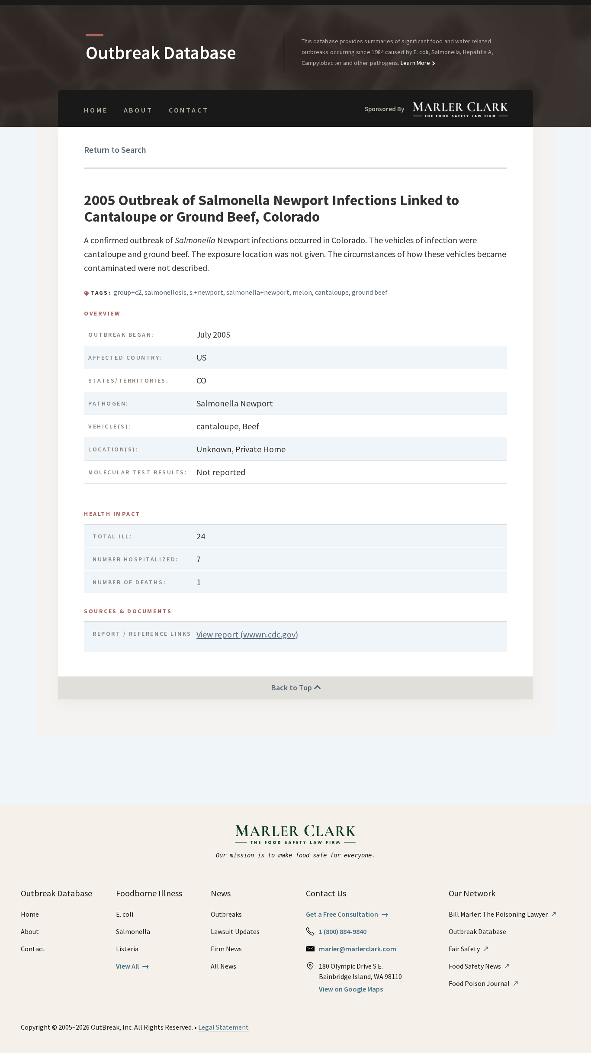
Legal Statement (223, 1027)
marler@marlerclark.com (357, 948)
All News (223, 966)
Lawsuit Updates (235, 931)
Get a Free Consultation (347, 914)
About (138, 109)
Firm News (226, 948)
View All (132, 966)
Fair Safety (469, 948)
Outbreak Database (477, 931)
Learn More (414, 63)
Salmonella (133, 931)
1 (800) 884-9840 (342, 931)
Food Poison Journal (484, 983)
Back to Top (292, 687)
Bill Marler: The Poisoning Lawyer (503, 914)
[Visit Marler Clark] (295, 834)
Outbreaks (226, 914)
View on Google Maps (351, 989)
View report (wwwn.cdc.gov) (247, 634)
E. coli (124, 914)
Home (96, 109)
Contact (189, 109)
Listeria (127, 948)
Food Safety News (479, 966)
